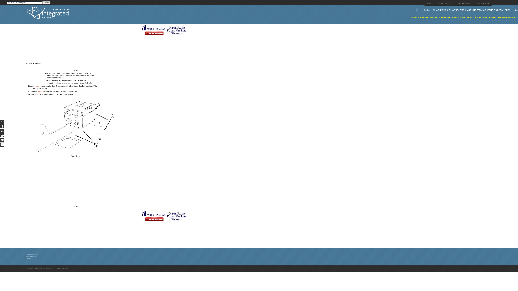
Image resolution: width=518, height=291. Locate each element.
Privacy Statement (32, 254)
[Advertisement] (83, 43)
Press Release (31, 256)
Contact (28, 258)
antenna (39, 86)
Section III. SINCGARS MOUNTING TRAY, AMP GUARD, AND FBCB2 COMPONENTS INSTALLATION (467, 10)
